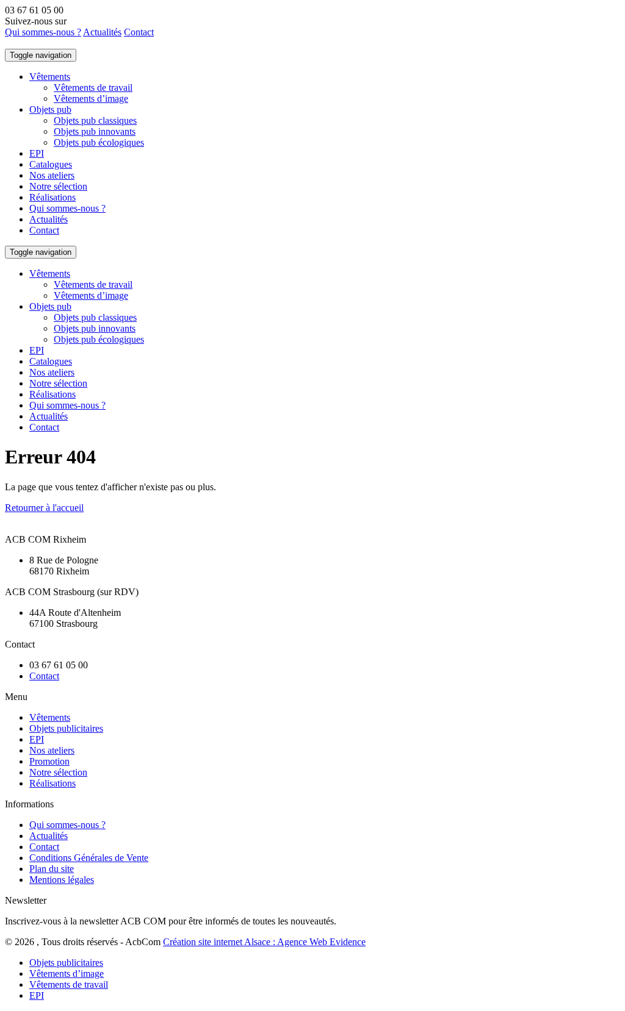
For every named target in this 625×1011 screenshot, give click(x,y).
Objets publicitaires (66, 728)
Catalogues (50, 164)
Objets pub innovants (94, 131)
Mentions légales (61, 879)
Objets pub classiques (95, 120)
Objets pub (50, 109)
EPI (36, 153)
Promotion (49, 761)
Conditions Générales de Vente (88, 857)
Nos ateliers (51, 175)
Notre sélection (58, 186)
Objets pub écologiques (99, 142)
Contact (139, 32)
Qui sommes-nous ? (43, 32)
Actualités (102, 32)
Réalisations (52, 197)
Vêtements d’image (91, 98)
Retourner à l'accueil (44, 507)
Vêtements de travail (93, 87)
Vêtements (49, 76)
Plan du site (51, 868)
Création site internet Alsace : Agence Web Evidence (264, 942)
